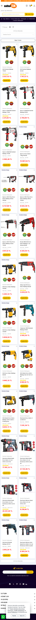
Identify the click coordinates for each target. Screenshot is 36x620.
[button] (5, 27)
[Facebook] (10, 584)
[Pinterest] (17, 584)
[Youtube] (23, 584)
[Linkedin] (26, 584)
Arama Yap (30, 14)
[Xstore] (10, 6)
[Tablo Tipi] (13, 27)
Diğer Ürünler (18, 40)
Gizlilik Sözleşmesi (19, 610)
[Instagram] (20, 584)
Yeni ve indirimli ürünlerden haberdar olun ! (18, 575)
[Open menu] (2, 6)
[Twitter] (13, 584)
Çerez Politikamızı (13, 612)
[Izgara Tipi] (10, 27)
